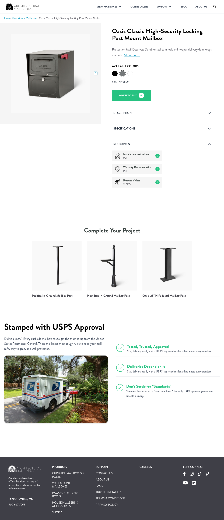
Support (162, 6)
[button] (96, 73)
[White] (130, 73)
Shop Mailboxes (107, 6)
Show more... (132, 55)
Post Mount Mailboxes (24, 18)
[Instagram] (192, 474)
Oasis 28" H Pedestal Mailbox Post (164, 295)
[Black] (115, 73)
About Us (201, 6)
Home (6, 18)
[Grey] (122, 73)
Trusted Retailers (109, 492)
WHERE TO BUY (127, 95)
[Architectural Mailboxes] (24, 470)
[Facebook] (184, 474)
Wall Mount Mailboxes (61, 485)
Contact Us (104, 473)
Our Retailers (139, 6)
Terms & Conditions (110, 498)
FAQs (99, 486)
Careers (145, 467)
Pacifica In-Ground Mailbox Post (52, 295)
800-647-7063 (16, 505)
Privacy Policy (107, 505)
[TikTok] (199, 474)
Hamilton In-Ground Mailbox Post (108, 295)
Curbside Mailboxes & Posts (68, 475)
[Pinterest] (207, 474)
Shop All (58, 512)
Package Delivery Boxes (65, 494)
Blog (184, 6)
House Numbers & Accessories (65, 504)
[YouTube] (185, 483)
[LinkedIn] (194, 483)
